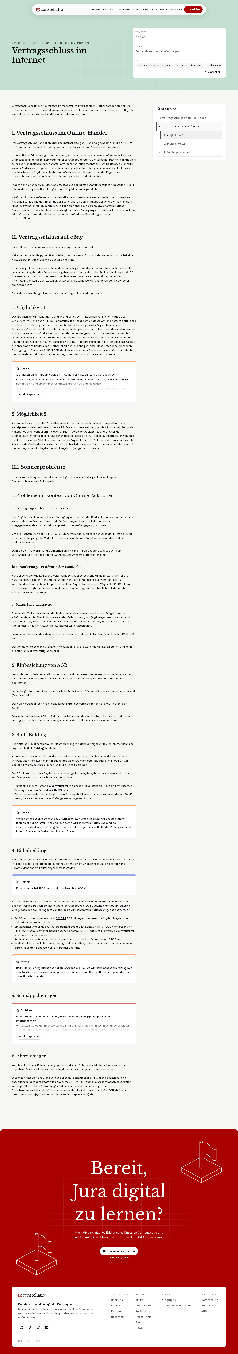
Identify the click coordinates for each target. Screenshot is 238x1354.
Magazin (147, 9)
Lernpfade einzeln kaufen (177, 1305)
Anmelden (193, 9)
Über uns (176, 9)
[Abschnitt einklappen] (160, 126)
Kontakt (116, 1305)
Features (109, 9)
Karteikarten (143, 1311)
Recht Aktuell (144, 1316)
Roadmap (162, 9)
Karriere (116, 1311)
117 (55, 790)
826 (57, 533)
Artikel (139, 1300)
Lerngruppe (168, 1300)
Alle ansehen (213, 72)
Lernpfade (123, 9)
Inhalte (96, 9)
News (139, 1328)
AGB (54, 678)
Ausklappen (27, 394)
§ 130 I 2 (61, 918)
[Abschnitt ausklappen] (160, 152)
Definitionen (143, 1305)
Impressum (208, 1305)
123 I (51, 533)
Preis (136, 9)
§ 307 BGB (99, 525)
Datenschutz (209, 1300)
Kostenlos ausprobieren (119, 1251)
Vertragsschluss (27, 143)
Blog (138, 1322)
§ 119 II (124, 634)
